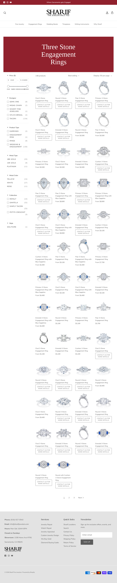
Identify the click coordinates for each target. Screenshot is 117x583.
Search (66, 528)
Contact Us (68, 532)
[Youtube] (11, 2)
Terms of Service (70, 546)
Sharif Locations (70, 524)
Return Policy (69, 542)
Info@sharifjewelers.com (19, 524)
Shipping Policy (69, 539)
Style (11, 223)
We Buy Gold (46, 539)
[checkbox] (17, 102)
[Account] (107, 12)
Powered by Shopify (28, 572)
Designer (12, 98)
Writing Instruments (82, 24)
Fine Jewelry (19, 24)
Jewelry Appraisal (48, 532)
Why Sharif (98, 24)
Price (12, 75)
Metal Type (13, 155)
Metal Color (13, 175)
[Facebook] (4, 2)
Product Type (14, 127)
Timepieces (66, 24)
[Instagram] (7, 2)
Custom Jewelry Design (50, 535)
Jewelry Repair (46, 524)
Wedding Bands (52, 24)
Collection (13, 195)
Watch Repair (46, 528)
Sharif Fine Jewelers (16, 572)
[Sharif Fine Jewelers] (58, 13)
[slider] (8, 86)
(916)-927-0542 (17, 520)
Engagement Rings (35, 24)
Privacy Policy (69, 535)
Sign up (87, 542)
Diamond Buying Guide (50, 542)
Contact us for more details (43, 106)
